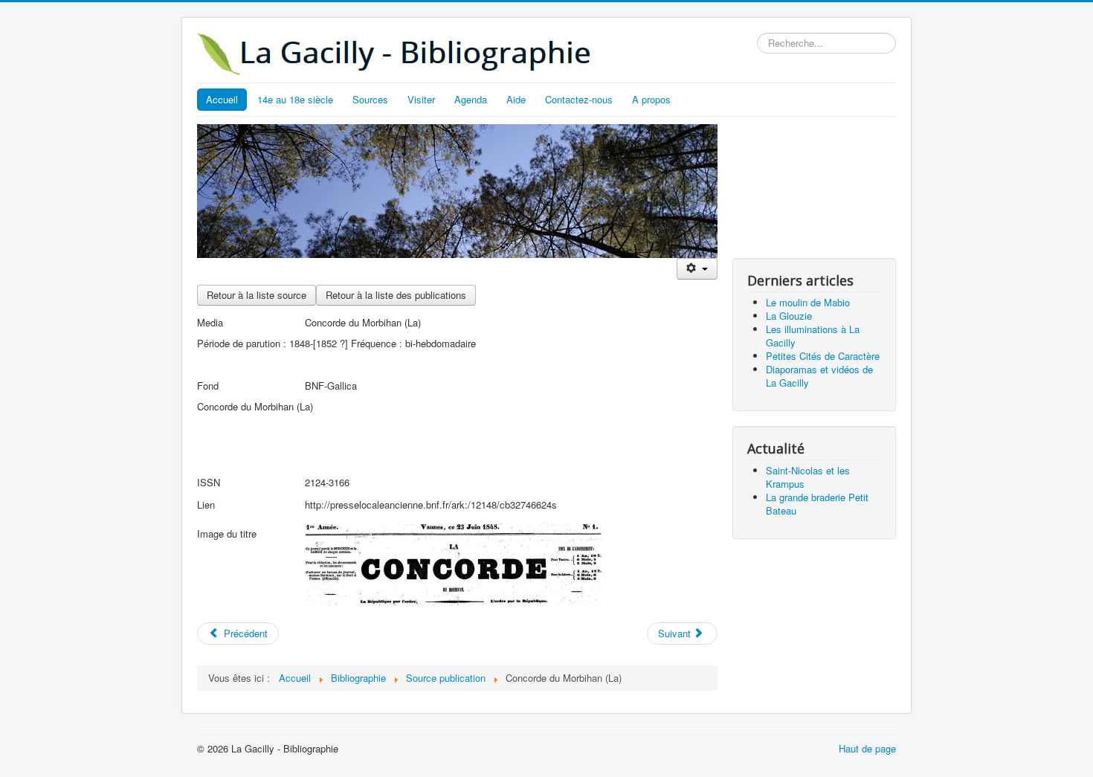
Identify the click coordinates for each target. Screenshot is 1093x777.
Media (210, 322)
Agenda (470, 99)
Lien (206, 504)
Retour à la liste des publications (396, 295)
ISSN (208, 482)
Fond (208, 385)
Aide (516, 99)
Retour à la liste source (256, 295)
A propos (651, 99)
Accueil (222, 99)
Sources (370, 99)
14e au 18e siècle (295, 99)
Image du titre (227, 533)
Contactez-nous (579, 99)
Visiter (421, 99)
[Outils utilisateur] (697, 269)
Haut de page (867, 748)
